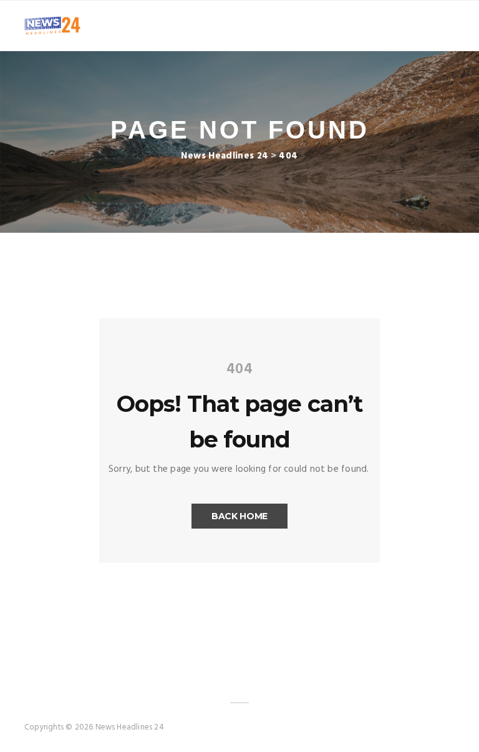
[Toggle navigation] (446, 25)
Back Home (239, 516)
